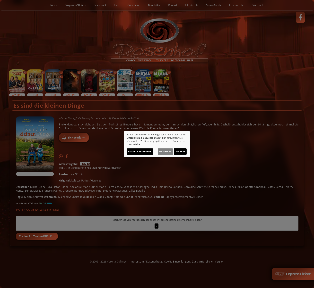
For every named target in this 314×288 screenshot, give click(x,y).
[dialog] (157, 144)
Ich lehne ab (165, 151)
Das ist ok (180, 151)
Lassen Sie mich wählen (139, 151)
